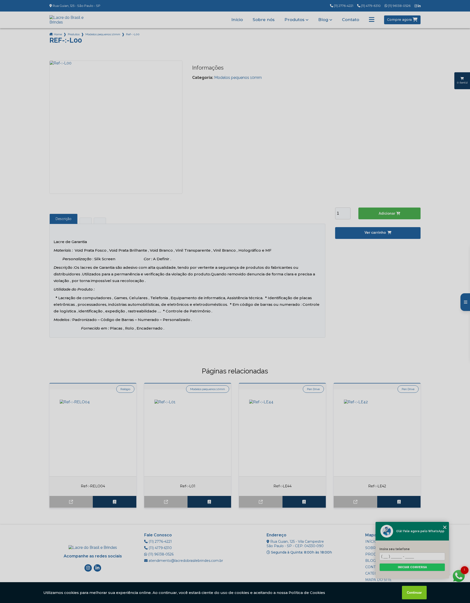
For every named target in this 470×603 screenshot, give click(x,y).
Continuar (414, 592)
